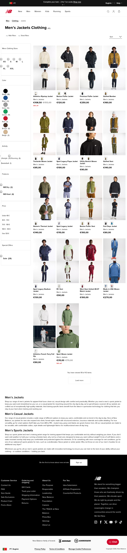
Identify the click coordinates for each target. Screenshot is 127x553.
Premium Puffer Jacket (89, 96)
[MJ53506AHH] (36, 351)
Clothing (15, 21)
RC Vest (60, 289)
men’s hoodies (109, 442)
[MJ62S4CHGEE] (88, 158)
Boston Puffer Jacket (65, 96)
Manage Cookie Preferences (80, 549)
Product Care (6, 501)
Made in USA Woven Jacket (111, 290)
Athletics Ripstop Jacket (43, 96)
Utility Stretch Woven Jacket (88, 162)
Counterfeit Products (72, 493)
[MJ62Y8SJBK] (36, 158)
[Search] (108, 11)
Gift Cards (26, 487)
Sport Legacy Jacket (65, 226)
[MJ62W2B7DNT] (36, 286)
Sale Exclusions (7, 497)
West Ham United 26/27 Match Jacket (89, 290)
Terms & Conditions (57, 549)
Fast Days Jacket (110, 226)
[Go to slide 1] (63, 5)
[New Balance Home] (9, 11)
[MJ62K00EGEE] (82, 223)
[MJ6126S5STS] (112, 223)
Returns (25, 503)
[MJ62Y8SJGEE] (42, 158)
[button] (114, 11)
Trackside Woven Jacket (42, 161)
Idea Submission (70, 485)
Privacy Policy (40, 549)
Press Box (46, 517)
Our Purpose (47, 485)
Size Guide (5, 493)
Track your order (29, 491)
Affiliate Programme (71, 489)
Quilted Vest (108, 161)
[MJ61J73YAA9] (59, 223)
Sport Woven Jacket (64, 354)
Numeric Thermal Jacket (43, 226)
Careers (45, 505)
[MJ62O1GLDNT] (59, 158)
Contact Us (6, 485)
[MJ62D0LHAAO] (36, 223)
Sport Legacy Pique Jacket (67, 161)
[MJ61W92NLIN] (36, 93)
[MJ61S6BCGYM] (59, 286)
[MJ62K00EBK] (88, 223)
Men (7, 21)
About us (46, 525)
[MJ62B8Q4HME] (82, 286)
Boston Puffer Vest (87, 226)
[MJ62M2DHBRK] (106, 93)
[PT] (9, 3)
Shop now (77, 2)
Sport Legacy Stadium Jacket (42, 290)
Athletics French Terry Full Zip (43, 355)
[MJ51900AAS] (59, 351)
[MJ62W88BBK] (82, 93)
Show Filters (24, 36)
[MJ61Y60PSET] (106, 286)
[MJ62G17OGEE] (59, 93)
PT (14, 549)
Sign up (79, 462)
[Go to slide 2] (64, 5)
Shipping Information (31, 495)
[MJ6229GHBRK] (106, 158)
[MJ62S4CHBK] (82, 158)
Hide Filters (12, 36)
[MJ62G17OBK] (65, 93)
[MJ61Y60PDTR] (112, 286)
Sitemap (45, 521)
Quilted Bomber (109, 96)
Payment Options (29, 499)
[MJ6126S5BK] (106, 223)
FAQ (3, 489)
